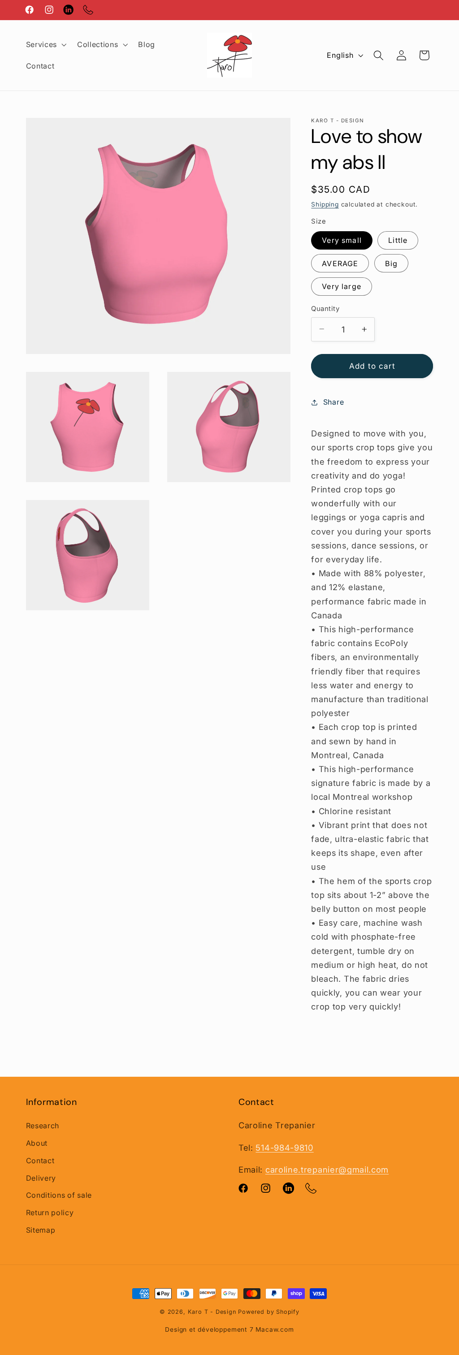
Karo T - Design (213, 1311)
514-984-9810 (284, 1147)
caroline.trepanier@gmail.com (327, 1169)
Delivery (41, 1178)
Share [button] (333, 401)
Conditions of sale (59, 1195)
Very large (341, 286)
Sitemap (41, 1230)
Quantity (325, 309)
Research (43, 1125)
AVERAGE (340, 263)
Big (391, 263)
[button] (45, 44)
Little (397, 240)
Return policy (50, 1212)
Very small (342, 240)
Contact (40, 1160)
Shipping (324, 204)
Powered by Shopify (268, 1311)
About (37, 1143)
